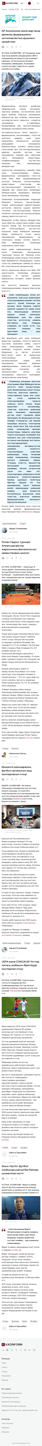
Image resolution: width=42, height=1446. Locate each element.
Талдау (4, 1371)
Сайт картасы (7, 1423)
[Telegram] (11, 47)
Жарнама (5, 1432)
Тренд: (4, 9)
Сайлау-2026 (14, 9)
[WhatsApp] (7, 47)
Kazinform (17, 799)
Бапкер (15, 1321)
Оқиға (4, 1363)
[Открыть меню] (38, 3)
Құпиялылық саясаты (10, 1397)
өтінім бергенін (29, 923)
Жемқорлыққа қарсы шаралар (14, 1406)
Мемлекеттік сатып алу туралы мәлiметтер (20, 1410)
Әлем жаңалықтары (12, 943)
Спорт (22, 524)
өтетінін (29, 738)
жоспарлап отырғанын (12, 935)
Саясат (5, 1367)
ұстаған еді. (16, 1250)
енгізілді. (5, 1140)
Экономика (6, 1376)
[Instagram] (3, 47)
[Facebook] (16, 47)
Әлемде (5, 1380)
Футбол (24, 1148)
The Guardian (15, 991)
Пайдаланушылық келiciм (12, 1393)
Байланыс (5, 1428)
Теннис (15, 749)
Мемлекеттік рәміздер (11, 1402)
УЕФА (5, 1148)
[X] (20, 47)
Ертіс (24, 1321)
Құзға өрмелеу (9, 524)
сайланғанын (26, 512)
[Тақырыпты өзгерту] (31, 3)
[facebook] (16, 1350)
